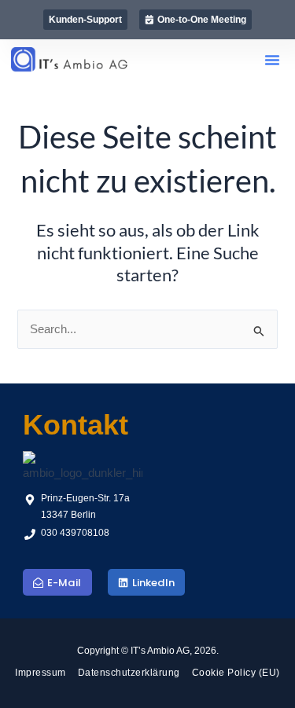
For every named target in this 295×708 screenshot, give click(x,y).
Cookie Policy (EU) (236, 672)
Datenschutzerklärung (129, 672)
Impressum (40, 672)
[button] (272, 60)
